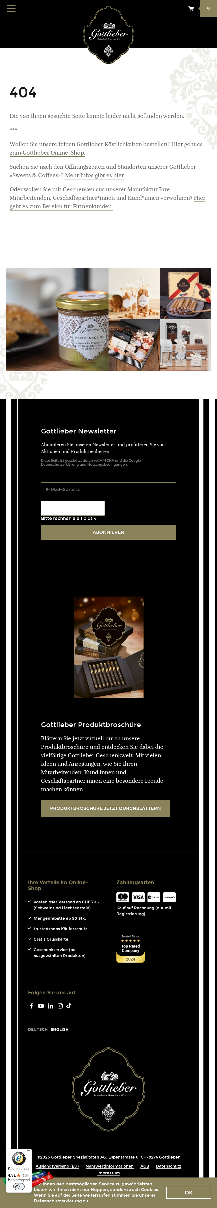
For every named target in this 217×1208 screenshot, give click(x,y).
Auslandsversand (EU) (57, 1166)
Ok (189, 1193)
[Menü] (28, 1152)
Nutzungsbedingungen (107, 465)
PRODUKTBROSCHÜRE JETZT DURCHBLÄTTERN (105, 808)
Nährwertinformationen (110, 1166)
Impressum (108, 1173)
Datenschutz (168, 1166)
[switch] (19, 1186)
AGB (144, 1166)
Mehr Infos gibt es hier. (94, 176)
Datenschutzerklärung (60, 465)
